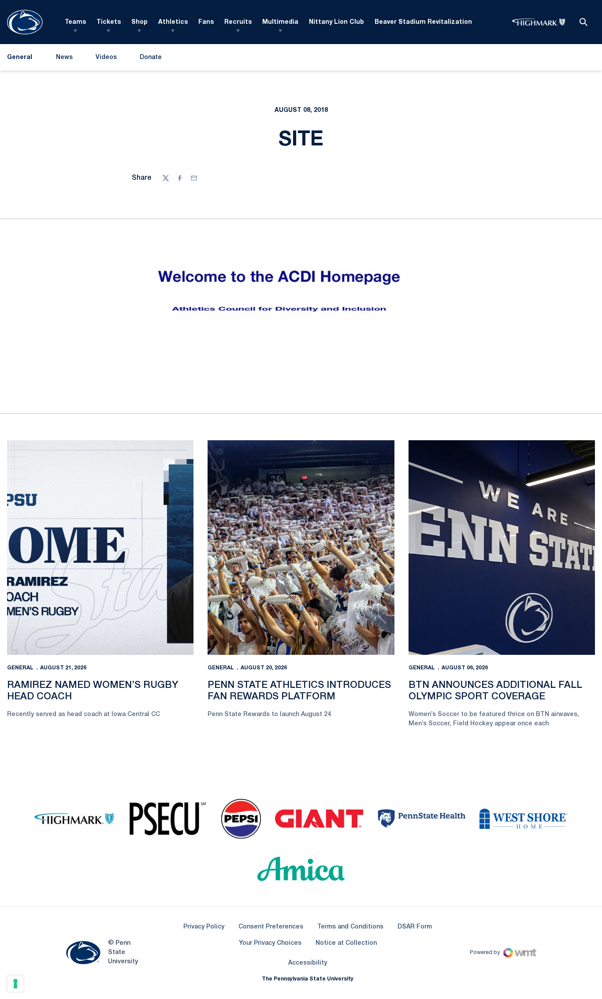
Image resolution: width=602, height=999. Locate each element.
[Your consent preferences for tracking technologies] (15, 983)
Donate (150, 59)
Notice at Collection (346, 943)
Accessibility (307, 963)
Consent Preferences (270, 927)
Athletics (173, 22)
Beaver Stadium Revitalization (423, 22)
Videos (106, 57)
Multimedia (280, 22)
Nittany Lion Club (336, 22)
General (20, 667)
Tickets (109, 22)
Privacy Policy (203, 927)
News (64, 57)
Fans (206, 22)
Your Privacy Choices (270, 943)
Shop (139, 22)
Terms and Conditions (350, 927)
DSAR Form (415, 927)
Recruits (238, 22)
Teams (75, 22)
